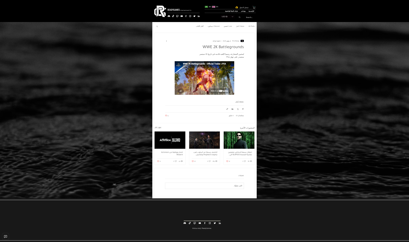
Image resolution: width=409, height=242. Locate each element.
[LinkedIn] (198, 16)
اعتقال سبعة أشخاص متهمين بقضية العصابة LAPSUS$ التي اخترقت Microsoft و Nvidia (240, 154)
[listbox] (227, 16)
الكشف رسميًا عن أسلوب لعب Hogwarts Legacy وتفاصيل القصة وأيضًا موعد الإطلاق (205, 154)
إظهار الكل (157, 127)
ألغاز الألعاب (199, 26)
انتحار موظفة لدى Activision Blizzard (172, 154)
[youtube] (181, 16)
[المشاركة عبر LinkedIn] (232, 109)
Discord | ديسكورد (214, 26)
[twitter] (194, 16)
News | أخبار (240, 26)
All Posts (251, 26)
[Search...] (240, 17)
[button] (254, 7)
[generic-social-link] (169, 16)
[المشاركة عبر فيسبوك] (243, 109)
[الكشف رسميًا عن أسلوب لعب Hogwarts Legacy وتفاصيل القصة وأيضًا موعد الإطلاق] (204, 140)
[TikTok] (173, 16)
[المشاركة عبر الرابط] (227, 109)
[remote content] (204, 78)
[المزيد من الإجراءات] (166, 41)
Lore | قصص (228, 26)
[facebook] (186, 16)
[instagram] (190, 16)
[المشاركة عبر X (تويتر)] (238, 109)
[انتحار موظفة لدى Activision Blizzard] (170, 140)
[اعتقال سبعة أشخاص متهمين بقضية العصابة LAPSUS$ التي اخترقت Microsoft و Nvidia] (239, 140)
